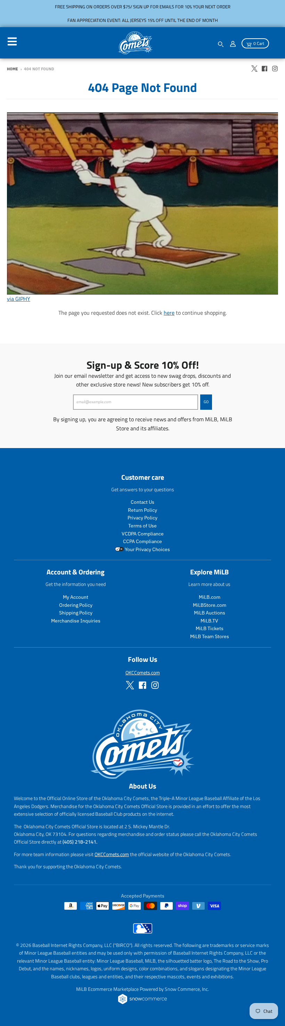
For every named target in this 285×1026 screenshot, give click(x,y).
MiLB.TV (209, 621)
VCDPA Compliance (143, 534)
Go (206, 402)
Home (12, 68)
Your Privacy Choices (147, 549)
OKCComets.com (142, 672)
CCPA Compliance (142, 541)
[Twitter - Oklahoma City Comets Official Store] (254, 68)
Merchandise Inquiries (75, 621)
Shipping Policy (75, 613)
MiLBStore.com (209, 605)
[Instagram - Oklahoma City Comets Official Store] (275, 68)
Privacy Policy (142, 518)
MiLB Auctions (209, 613)
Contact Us (142, 502)
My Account (75, 597)
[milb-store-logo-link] (142, 931)
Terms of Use (142, 526)
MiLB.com (209, 597)
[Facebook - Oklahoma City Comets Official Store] (264, 68)
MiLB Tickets (209, 628)
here (169, 312)
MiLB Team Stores (209, 636)
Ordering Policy (75, 605)
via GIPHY (18, 299)
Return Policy (142, 510)
